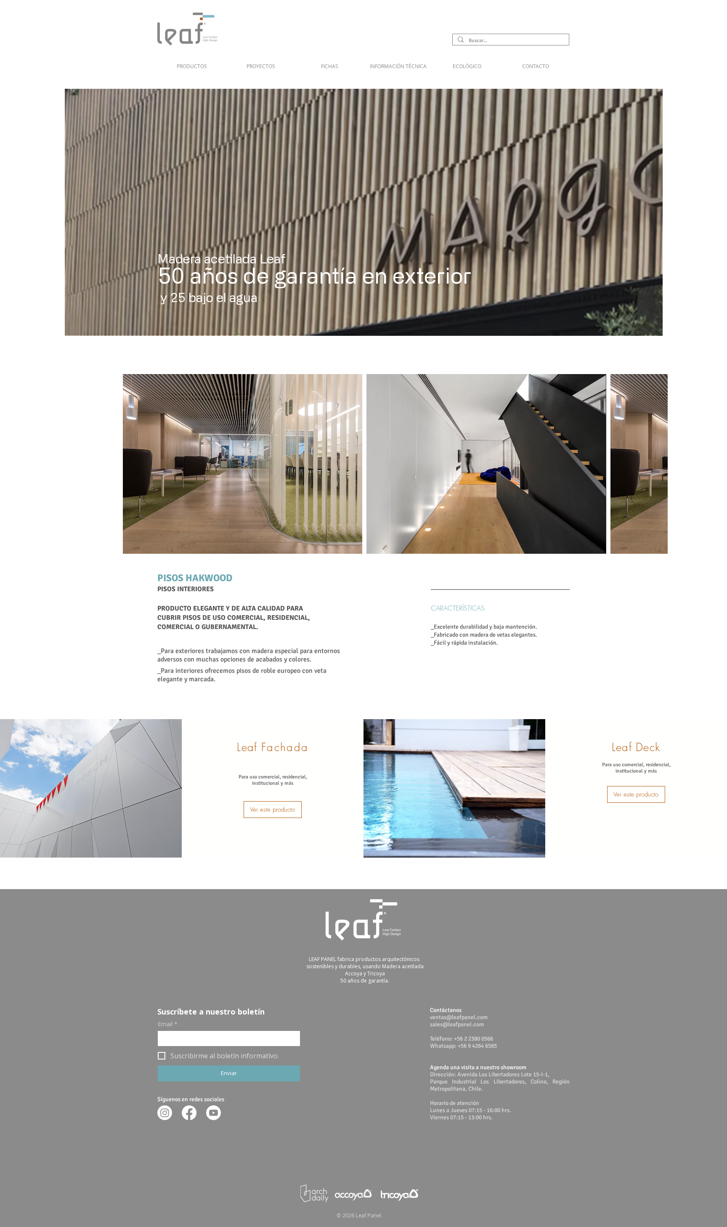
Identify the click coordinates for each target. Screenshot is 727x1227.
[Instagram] (164, 1112)
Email (168, 1024)
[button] (398, 62)
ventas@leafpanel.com (459, 1017)
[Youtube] (213, 1112)
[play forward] (657, 464)
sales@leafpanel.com (457, 1024)
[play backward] (133, 464)
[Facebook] (189, 1112)
